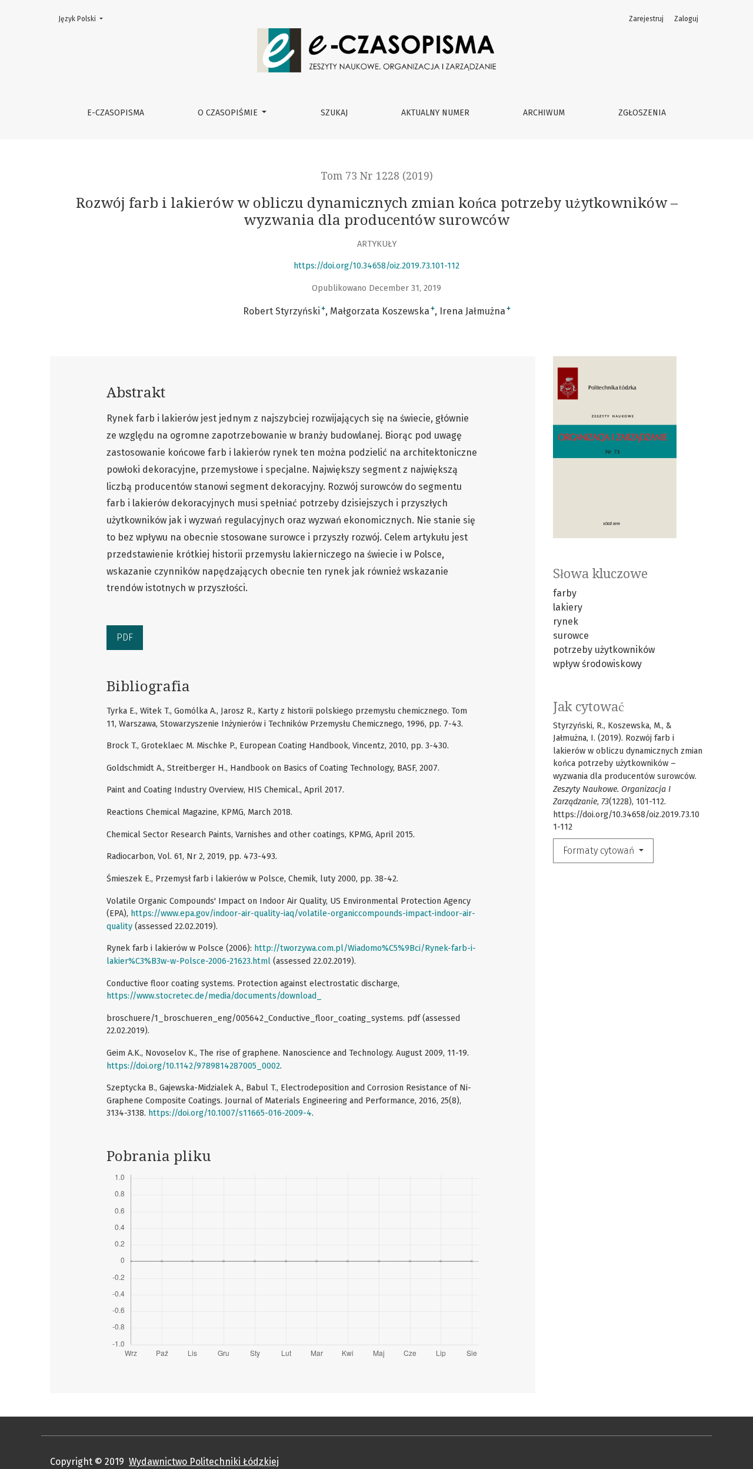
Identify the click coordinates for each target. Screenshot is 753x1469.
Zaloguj (686, 19)
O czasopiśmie (229, 113)
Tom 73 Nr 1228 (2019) (377, 176)
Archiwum (544, 113)
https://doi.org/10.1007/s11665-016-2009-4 (230, 1113)
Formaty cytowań (600, 850)
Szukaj (334, 113)
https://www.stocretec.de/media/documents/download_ (214, 996)
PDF (124, 637)
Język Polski (84, 18)
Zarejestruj (646, 19)
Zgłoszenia (642, 113)
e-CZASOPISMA (115, 113)
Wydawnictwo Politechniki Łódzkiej (204, 1461)
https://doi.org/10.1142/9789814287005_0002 (193, 1066)
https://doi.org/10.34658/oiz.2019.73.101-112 (376, 266)
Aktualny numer (435, 113)
